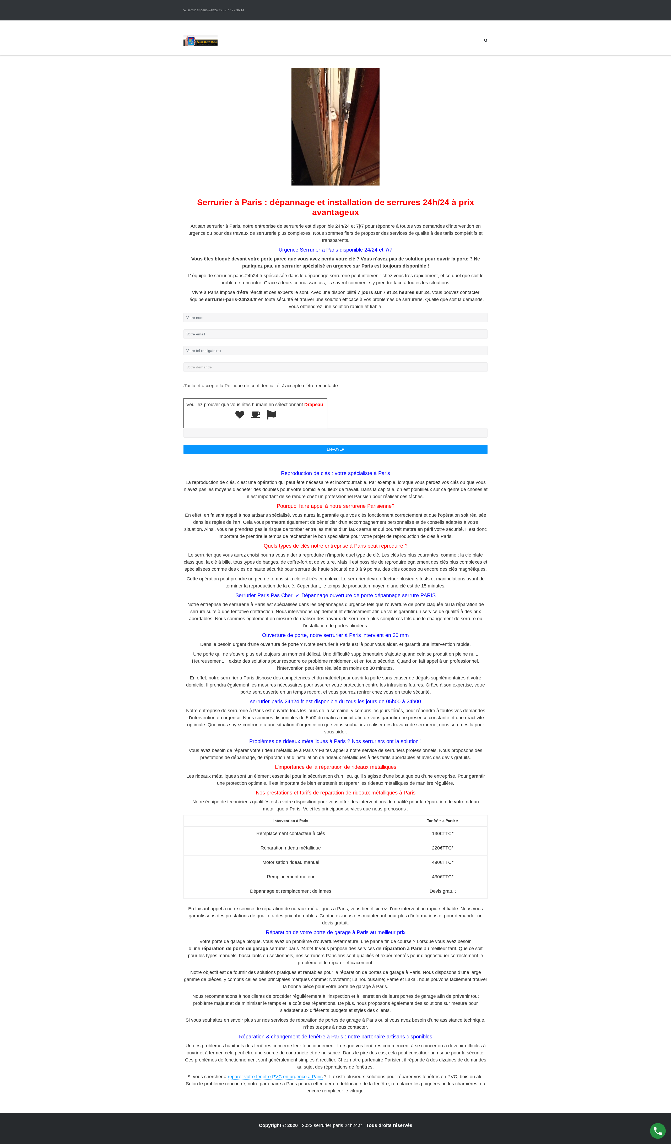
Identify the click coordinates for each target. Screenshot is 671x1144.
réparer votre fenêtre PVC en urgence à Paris (275, 1076)
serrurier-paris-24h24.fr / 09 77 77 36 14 (215, 10)
